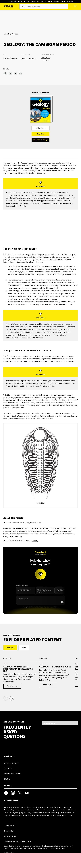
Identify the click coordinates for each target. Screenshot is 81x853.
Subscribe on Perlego (40, 140)
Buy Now (40, 134)
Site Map (7, 779)
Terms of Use (9, 826)
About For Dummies (11, 763)
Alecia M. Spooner (10, 58)
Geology (35, 540)
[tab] (10, 647)
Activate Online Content (12, 774)
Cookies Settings (10, 836)
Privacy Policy (9, 831)
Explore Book (40, 128)
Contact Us (8, 768)
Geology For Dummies (45, 59)
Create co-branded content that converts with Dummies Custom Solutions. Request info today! (40, 1)
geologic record (25, 165)
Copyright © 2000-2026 (12, 846)
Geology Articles (11, 34)
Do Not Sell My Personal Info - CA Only (17, 841)
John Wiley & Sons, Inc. (30, 846)
